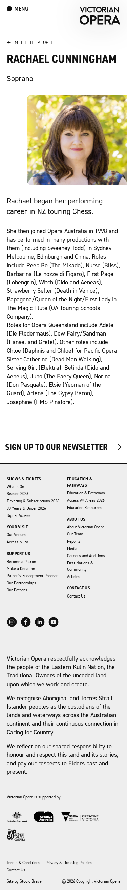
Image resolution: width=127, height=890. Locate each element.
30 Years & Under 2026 (26, 508)
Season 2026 (17, 494)
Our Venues (16, 535)
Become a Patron (21, 561)
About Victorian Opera (85, 527)
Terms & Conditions (23, 862)
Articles (73, 576)
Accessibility (17, 542)
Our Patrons (17, 590)
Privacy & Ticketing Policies (68, 862)
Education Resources (84, 507)
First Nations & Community (80, 566)
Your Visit (17, 527)
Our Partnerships (21, 583)
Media (72, 548)
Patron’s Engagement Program (33, 576)
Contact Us (78, 588)
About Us (76, 519)
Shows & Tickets (24, 479)
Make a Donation (21, 568)
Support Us (18, 554)
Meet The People (30, 43)
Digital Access (18, 515)
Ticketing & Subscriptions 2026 (33, 501)
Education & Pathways (86, 493)
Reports (74, 541)
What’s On (15, 486)
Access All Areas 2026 (86, 500)
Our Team (75, 534)
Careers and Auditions (86, 556)
